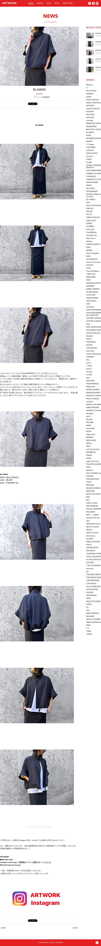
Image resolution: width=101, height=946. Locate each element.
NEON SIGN (91, 440)
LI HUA (89, 366)
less (87, 360)
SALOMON (90, 512)
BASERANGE (91, 126)
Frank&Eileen (91, 232)
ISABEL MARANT (93, 289)
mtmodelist (90, 428)
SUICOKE (90, 562)
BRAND (40, 3)
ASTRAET (90, 112)
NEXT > (76, 928)
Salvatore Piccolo (93, 518)
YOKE (88, 631)
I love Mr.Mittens (92, 271)
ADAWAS (89, 94)
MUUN (88, 431)
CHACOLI (90, 150)
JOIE (88, 304)
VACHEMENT (91, 595)
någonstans (90, 434)
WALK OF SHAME (93, 619)
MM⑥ (88, 425)
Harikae (89, 241)
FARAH (89, 223)
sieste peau (90, 536)
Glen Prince (90, 238)
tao (87, 571)
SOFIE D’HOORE (93, 542)
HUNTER (89, 265)
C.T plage (90, 144)
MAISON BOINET (93, 390)
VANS (88, 598)
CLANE (89, 162)
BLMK (88, 135)
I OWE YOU (90, 274)
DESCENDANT (92, 191)
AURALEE (90, 117)
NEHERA (89, 437)
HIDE (88, 256)
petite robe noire (92, 461)
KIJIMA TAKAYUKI (93, 333)
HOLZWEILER (91, 259)
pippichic (89, 470)
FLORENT (90, 226)
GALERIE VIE (91, 235)
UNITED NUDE (92, 589)
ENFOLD (89, 208)
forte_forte (90, 229)
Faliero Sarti (91, 220)
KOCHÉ (89, 345)
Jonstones (90, 307)
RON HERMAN (92, 506)
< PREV (3, 928)
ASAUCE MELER (93, 109)
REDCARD (90, 491)
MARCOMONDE (92, 407)
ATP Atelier (90, 115)
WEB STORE (68, 3)
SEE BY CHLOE (92, 527)
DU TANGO (90, 199)
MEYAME (89, 422)
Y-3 (87, 628)
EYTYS (89, 214)
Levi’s (88, 363)
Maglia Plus (90, 387)
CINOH (89, 159)
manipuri (89, 401)
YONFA (89, 634)
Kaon (88, 324)
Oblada (89, 455)
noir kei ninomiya (92, 449)
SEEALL (89, 530)
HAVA (88, 247)
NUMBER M (91, 452)
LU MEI (89, 375)
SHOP (48, 3)
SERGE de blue (92, 533)
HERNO (89, 250)
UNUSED (89, 592)
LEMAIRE (90, 357)
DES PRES (90, 188)
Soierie (89, 545)
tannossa (89, 569)
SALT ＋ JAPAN (92, 515)
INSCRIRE (90, 286)
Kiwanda (89, 336)
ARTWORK (9, 3)
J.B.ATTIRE (90, 295)
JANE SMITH (91, 301)
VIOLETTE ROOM (93, 601)
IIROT (88, 280)
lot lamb (89, 372)
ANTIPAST (90, 106)
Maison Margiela (92, 399)
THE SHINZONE (92, 580)
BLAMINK (39, 94)
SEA (88, 521)
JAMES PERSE (92, 298)
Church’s (89, 156)
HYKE (88, 268)
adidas (88, 97)
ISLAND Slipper (92, 292)
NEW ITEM (46, 97)
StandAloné (90, 551)
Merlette (89, 419)
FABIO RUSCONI (93, 217)
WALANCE (90, 616)
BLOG (57, 3)
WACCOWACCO (92, 613)
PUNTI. (89, 482)
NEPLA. (89, 443)
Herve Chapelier (92, 253)
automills (89, 120)
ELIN (88, 203)
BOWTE (89, 141)
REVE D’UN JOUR (93, 494)
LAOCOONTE (91, 348)
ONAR (88, 458)
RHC (88, 497)
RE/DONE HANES (93, 488)
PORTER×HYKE (92, 479)
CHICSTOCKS (91, 153)
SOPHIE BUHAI (92, 548)
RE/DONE (90, 485)
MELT (88, 416)
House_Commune (93, 262)
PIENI (88, 467)
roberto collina (91, 503)
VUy (87, 610)
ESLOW (89, 211)
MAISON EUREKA (93, 393)
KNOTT (89, 339)
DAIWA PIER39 (92, 182)
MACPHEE (90, 381)
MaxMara (90, 413)
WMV (88, 625)
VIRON (89, 604)
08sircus (89, 85)
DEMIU (89, 185)
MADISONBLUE (92, 384)
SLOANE (89, 539)
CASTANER (90, 147)
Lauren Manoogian (93, 354)
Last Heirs (90, 351)
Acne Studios (91, 91)
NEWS (30, 3)
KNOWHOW (91, 342)
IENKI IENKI (91, 277)
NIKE (88, 446)
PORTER (89, 476)
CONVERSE (91, 176)
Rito (87, 500)
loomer (89, 369)
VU (87, 607)
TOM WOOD (91, 583)
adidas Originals (92, 100)
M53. (88, 378)
